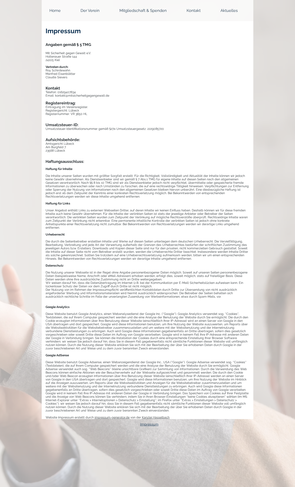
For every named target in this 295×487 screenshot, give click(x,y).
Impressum (149, 424)
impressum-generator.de (112, 417)
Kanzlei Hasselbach (156, 417)
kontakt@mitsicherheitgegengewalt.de (82, 95)
